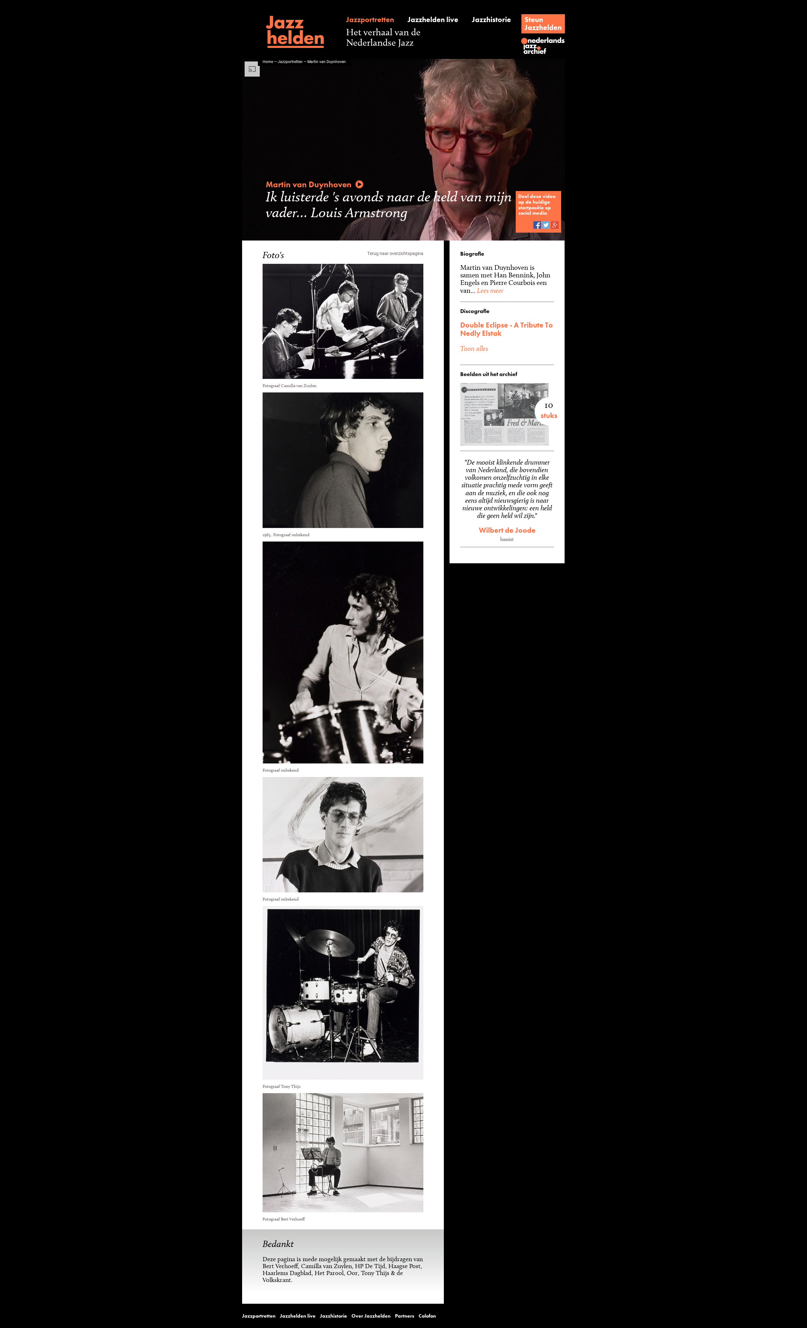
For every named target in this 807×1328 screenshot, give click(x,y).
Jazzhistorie (491, 20)
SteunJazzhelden (543, 23)
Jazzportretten (370, 20)
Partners (404, 1316)
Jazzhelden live (433, 20)
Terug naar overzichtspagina (395, 253)
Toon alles (474, 348)
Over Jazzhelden (371, 1316)
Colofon (427, 1316)
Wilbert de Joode (507, 530)
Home (268, 61)
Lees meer (489, 290)
